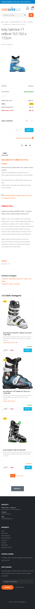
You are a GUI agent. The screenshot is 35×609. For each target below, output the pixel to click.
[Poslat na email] (30, 145)
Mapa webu (4, 545)
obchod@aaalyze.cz (7, 518)
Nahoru (17, 488)
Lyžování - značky (8, 284)
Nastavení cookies (6, 547)
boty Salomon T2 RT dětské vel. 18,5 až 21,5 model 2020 (16, 392)
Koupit (29, 130)
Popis (5, 153)
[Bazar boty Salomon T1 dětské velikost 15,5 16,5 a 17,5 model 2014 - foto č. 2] (17, 196)
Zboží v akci (4, 533)
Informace (4, 540)
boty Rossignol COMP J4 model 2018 (14, 450)
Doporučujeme (5, 535)
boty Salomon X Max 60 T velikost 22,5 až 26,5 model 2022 (17, 334)
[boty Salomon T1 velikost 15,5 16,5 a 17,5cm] (17, 64)
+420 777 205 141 (6, 514)
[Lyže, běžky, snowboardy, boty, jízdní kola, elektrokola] (10, 8)
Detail (27, 350)
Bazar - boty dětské (28, 22)
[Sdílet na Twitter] (26, 145)
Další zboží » (20, 476)
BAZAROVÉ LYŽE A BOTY (16, 22)
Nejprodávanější (6, 538)
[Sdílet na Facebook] (22, 145)
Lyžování (6, 22)
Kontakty (3, 542)
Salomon (17, 284)
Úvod (2, 531)
